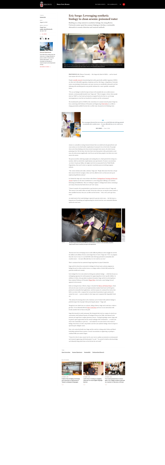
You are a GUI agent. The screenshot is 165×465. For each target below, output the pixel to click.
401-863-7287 (43, 31)
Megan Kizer (92, 280)
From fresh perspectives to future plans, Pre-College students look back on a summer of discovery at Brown (115, 380)
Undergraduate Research (98, 352)
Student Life (43, 17)
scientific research (77, 80)
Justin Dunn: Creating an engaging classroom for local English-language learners (92, 380)
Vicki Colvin (104, 104)
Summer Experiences (45, 52)
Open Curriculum (91, 307)
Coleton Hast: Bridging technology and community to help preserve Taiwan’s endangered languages (71, 380)
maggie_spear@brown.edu (46, 29)
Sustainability (87, 352)
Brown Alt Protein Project (105, 286)
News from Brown (63, 4)
